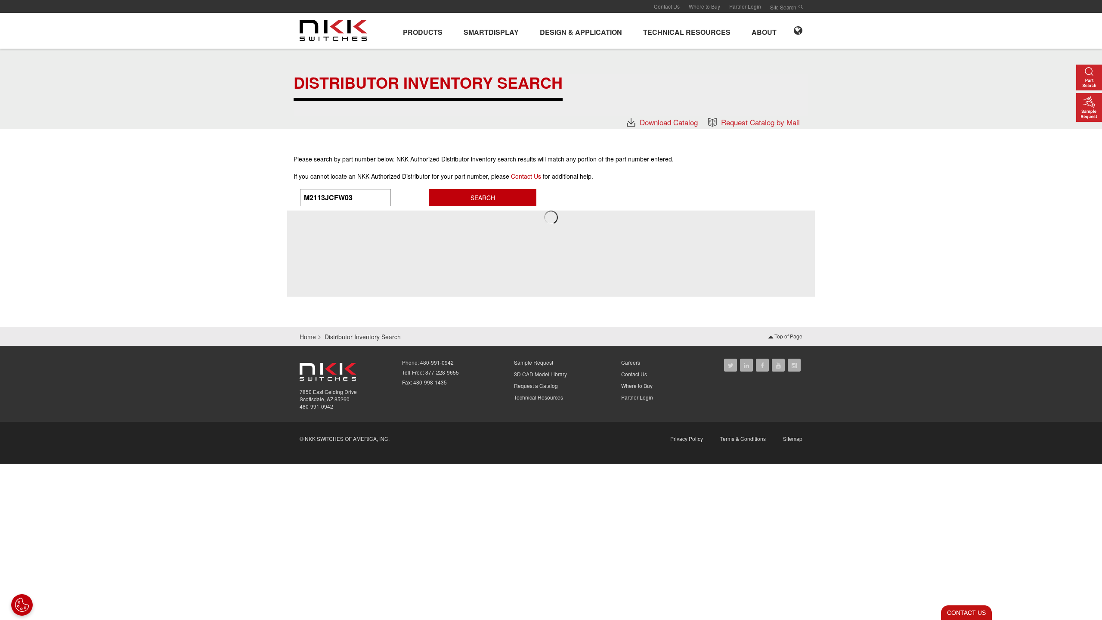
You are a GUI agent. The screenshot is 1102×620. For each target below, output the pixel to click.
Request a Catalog (536, 385)
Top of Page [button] (787, 336)
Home (308, 336)
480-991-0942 (316, 406)
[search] (800, 7)
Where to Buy (704, 6)
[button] (423, 31)
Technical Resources (538, 397)
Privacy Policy (686, 438)
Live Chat (964, 612)
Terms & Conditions (743, 438)
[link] (336, 29)
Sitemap (792, 438)
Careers (630, 362)
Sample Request (533, 362)
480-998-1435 (430, 382)
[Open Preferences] (22, 605)
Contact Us (667, 6)
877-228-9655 (442, 372)
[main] (551, 88)
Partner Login (745, 6)
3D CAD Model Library (540, 374)
